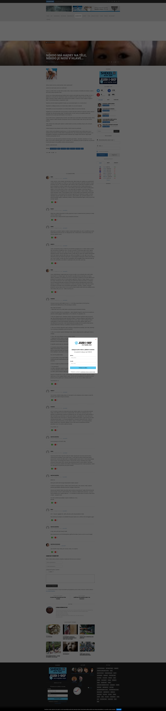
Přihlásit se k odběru (83, 367)
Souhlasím (119, 709)
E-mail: (71, 361)
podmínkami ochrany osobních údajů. (88, 371)
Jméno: (71, 355)
